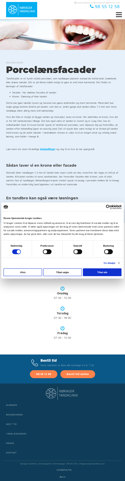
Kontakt (11, 452)
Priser (10, 443)
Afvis (23, 272)
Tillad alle (102, 272)
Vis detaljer (110, 263)
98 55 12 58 (43, 374)
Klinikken (11, 405)
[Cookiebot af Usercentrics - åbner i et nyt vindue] (108, 207)
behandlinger (47, 149)
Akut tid (11, 424)
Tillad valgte (62, 272)
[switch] (47, 251)
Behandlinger (14, 414)
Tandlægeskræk (16, 433)
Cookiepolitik (64, 469)
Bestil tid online (78, 374)
